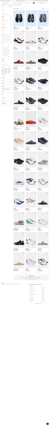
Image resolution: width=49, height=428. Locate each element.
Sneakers (25, 277)
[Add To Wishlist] (23, 47)
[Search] (33, 2)
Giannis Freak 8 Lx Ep (32, 298)
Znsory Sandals (31, 289)
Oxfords (22, 277)
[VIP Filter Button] (43, 8)
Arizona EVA (31, 292)
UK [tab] (6, 33)
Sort (46, 8)
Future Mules (31, 295)
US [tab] (9, 33)
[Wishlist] (44, 2)
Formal (35, 277)
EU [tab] (3, 33)
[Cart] (46, 2)
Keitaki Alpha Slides (32, 300)
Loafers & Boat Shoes (30, 277)
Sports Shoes (39, 277)
